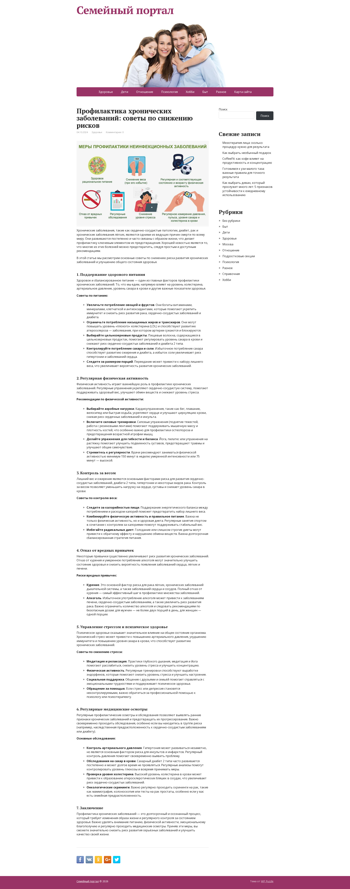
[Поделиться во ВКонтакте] (89, 859)
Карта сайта (243, 92)
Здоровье (106, 92)
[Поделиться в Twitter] (116, 859)
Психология (169, 92)
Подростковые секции (238, 256)
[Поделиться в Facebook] (80, 859)
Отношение (144, 92)
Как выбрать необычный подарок (246, 153)
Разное (221, 92)
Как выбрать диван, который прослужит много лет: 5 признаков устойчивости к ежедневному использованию (247, 189)
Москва (227, 244)
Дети (124, 92)
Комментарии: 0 (115, 132)
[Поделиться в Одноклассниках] (98, 859)
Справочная (231, 274)
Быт (205, 92)
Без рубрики (231, 221)
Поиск (223, 109)
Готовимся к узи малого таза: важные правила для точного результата (243, 173)
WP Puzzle (267, 881)
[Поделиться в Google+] (107, 859)
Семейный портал (125, 10)
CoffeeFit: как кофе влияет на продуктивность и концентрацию (247, 161)
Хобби (190, 92)
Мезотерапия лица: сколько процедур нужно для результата (245, 145)
